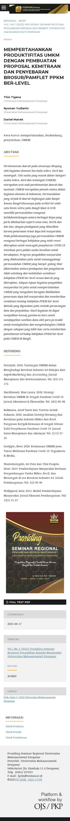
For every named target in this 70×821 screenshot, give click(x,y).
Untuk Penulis (13, 732)
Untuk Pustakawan (16, 737)
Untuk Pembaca (15, 726)
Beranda (10, 20)
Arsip (22, 20)
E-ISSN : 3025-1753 (29, 779)
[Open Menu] (3, 7)
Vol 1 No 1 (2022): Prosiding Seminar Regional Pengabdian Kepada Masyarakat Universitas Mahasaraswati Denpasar (34, 28)
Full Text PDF (19, 602)
